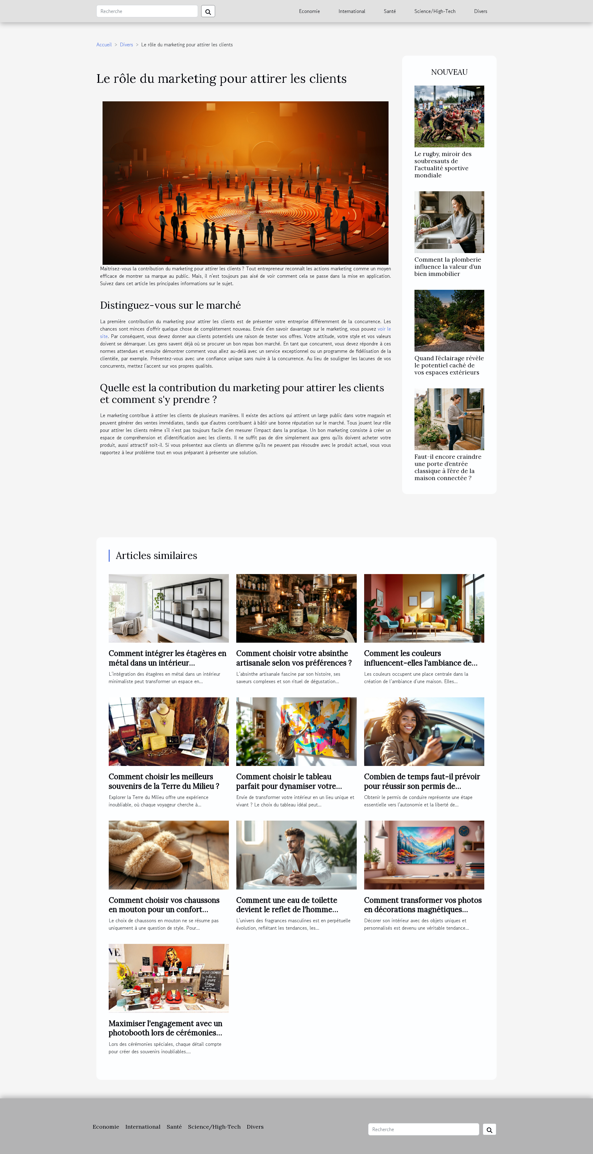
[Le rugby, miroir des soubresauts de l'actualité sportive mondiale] (449, 115)
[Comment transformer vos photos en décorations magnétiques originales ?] (424, 854)
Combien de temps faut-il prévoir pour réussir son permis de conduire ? (422, 786)
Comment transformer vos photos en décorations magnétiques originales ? (423, 909)
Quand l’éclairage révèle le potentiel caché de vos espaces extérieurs (449, 365)
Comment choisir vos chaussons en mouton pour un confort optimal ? (164, 909)
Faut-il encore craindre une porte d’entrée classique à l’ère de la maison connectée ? (448, 467)
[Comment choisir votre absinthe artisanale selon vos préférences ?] (296, 607)
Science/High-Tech (435, 11)
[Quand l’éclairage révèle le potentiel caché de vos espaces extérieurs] (449, 319)
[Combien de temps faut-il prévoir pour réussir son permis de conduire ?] (424, 730)
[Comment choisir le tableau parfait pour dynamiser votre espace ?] (296, 730)
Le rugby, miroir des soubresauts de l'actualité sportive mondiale (443, 164)
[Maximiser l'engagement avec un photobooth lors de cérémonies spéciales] (169, 977)
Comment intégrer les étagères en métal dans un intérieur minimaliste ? (167, 663)
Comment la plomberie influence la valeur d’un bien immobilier (447, 266)
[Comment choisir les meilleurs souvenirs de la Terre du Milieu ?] (169, 730)
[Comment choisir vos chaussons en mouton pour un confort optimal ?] (169, 854)
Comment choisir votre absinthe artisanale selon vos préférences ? (294, 658)
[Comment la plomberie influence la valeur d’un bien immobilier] (449, 221)
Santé (390, 11)
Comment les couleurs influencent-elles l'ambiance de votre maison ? (418, 663)
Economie (309, 11)
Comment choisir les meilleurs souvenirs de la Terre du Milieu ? (164, 781)
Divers (480, 11)
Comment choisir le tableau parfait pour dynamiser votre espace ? (286, 786)
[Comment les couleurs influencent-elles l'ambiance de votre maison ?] (424, 607)
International (352, 11)
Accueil (104, 44)
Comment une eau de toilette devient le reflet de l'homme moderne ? (286, 909)
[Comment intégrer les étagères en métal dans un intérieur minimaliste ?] (169, 607)
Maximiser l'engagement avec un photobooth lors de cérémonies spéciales (165, 1033)
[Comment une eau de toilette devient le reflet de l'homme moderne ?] (296, 854)
